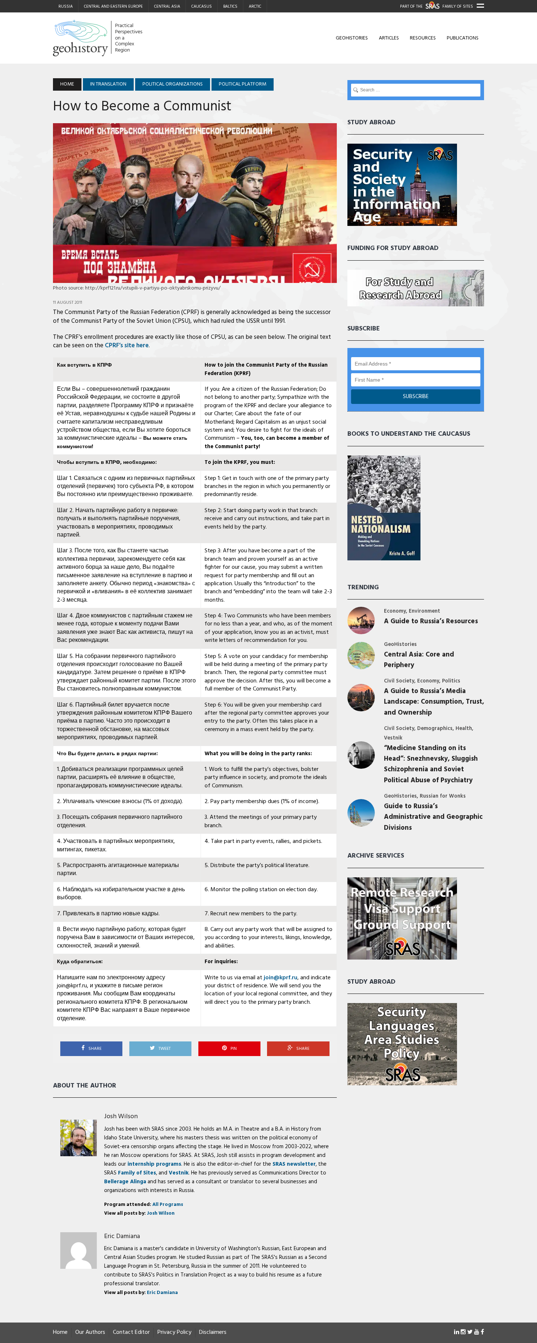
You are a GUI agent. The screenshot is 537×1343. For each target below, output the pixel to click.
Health (464, 729)
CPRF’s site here (127, 346)
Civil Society (399, 681)
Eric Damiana (122, 1236)
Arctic (255, 6)
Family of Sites (137, 1173)
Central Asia (167, 6)
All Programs (167, 1204)
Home (60, 1332)
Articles (389, 38)
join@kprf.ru (280, 978)
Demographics (435, 729)
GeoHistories (352, 38)
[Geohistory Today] (121, 38)
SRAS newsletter (294, 1164)
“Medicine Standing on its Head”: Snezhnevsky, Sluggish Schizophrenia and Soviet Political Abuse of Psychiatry (431, 764)
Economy (395, 611)
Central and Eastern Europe (113, 6)
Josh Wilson (121, 1116)
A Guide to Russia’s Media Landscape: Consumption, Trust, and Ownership (434, 702)
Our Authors (90, 1332)
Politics (451, 681)
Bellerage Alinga (125, 1181)
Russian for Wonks (443, 796)
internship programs (154, 1164)
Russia (65, 6)
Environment (424, 611)
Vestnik (178, 1173)
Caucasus (201, 6)
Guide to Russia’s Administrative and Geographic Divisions (433, 817)
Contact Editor (131, 1332)
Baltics (230, 6)
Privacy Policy (174, 1332)
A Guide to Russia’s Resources (431, 621)
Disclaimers (212, 1332)
